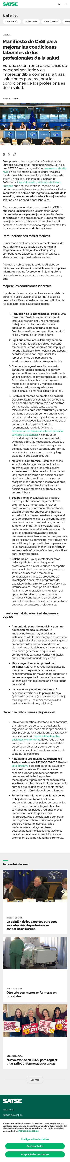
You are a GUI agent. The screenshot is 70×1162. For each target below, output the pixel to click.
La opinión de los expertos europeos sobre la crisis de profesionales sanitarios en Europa (32, 925)
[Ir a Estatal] (10, 3)
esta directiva (20, 765)
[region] (35, 1140)
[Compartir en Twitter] (9, 154)
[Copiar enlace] (14, 154)
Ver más (35, 1080)
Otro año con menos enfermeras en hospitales (31, 994)
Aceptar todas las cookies (35, 1154)
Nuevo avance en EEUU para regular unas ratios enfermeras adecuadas (32, 1061)
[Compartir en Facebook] (4, 154)
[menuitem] (8, 1109)
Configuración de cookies (35, 1139)
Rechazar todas (35, 1146)
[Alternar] (59, 4)
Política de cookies (28, 1131)
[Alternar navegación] (66, 4)
